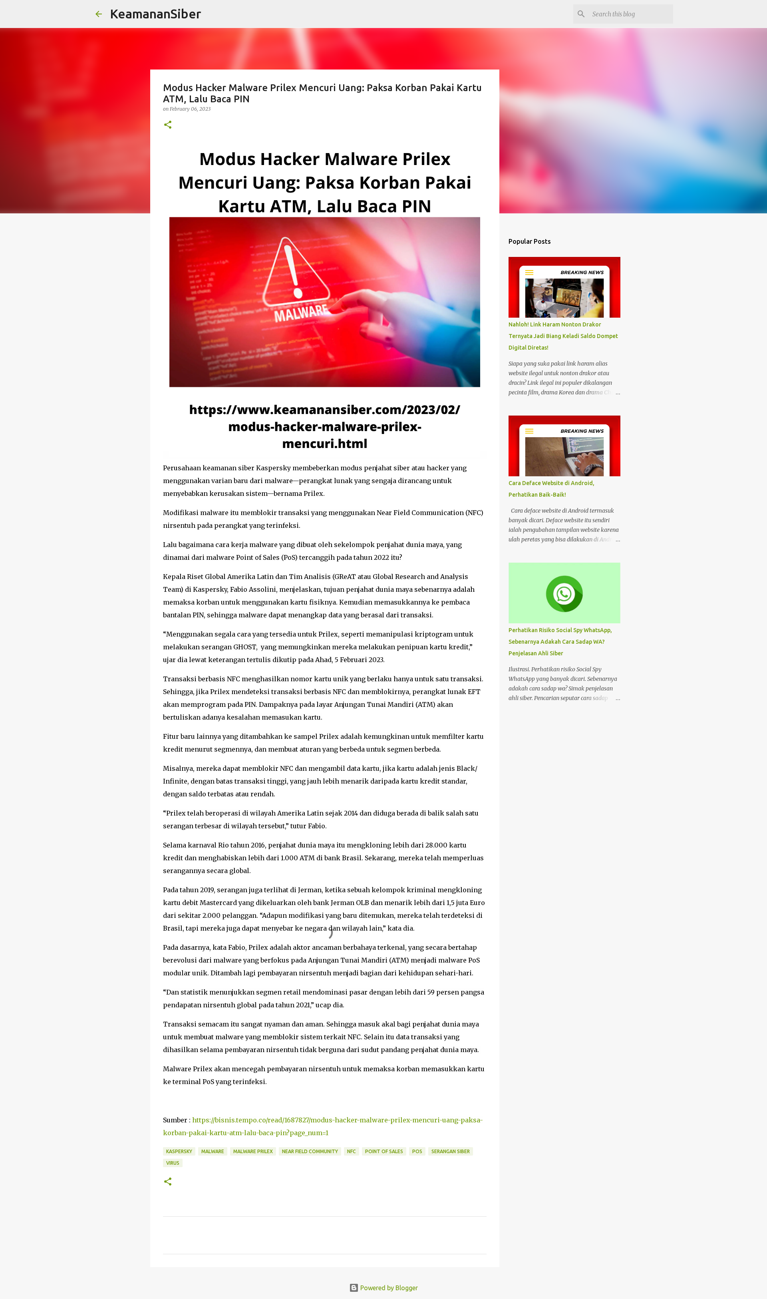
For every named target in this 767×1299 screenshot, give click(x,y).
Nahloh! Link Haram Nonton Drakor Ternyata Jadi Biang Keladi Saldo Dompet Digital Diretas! (563, 336)
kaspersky (179, 1151)
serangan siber (450, 1151)
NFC (351, 1151)
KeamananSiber (155, 13)
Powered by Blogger (388, 1287)
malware (212, 1151)
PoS (417, 1151)
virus (172, 1163)
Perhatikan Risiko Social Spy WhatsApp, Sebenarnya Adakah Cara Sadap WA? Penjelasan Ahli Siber (560, 641)
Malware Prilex (253, 1151)
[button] (168, 125)
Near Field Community (310, 1151)
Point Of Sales (384, 1151)
